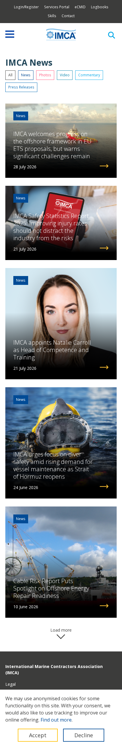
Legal (10, 684)
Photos (45, 75)
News (25, 75)
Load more (61, 630)
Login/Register (26, 6)
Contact (68, 15)
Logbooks (99, 6)
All (10, 75)
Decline (83, 735)
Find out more (56, 720)
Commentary (89, 75)
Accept (37, 735)
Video (65, 75)
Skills (52, 15)
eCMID (80, 6)
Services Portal (56, 6)
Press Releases (21, 87)
